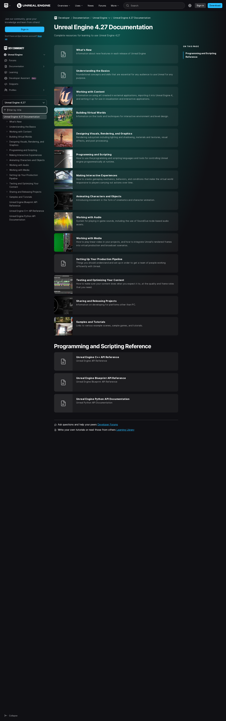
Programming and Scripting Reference (201, 55)
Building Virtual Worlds (20, 136)
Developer (64, 17)
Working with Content (20, 131)
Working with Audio (19, 165)
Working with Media (19, 170)
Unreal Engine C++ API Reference (26, 211)
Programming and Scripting (23, 150)
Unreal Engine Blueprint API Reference (23, 204)
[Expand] (7, 121)
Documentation (81, 17)
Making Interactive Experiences (25, 155)
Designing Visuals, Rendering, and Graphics (26, 143)
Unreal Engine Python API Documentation (22, 218)
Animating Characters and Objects (27, 160)
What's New (15, 121)
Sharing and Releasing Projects (25, 191)
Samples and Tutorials (20, 197)
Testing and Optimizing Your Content (23, 185)
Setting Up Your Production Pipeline (23, 177)
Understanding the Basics (22, 126)
